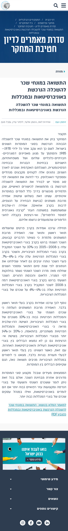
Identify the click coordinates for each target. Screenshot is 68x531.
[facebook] (31, 523)
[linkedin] (47, 523)
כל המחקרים (26, 23)
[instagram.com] (22, 523)
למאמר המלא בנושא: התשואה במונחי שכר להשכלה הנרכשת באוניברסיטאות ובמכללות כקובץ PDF (37, 410)
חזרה (59, 71)
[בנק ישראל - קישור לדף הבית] (5, 5)
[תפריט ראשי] (63, 5)
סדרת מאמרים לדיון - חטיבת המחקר (37, 26)
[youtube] (39, 523)
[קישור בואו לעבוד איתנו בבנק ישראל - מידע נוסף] (34, 454)
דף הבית (49, 20)
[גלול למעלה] (34, 430)
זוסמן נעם (60, 122)
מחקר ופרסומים (46, 23)
